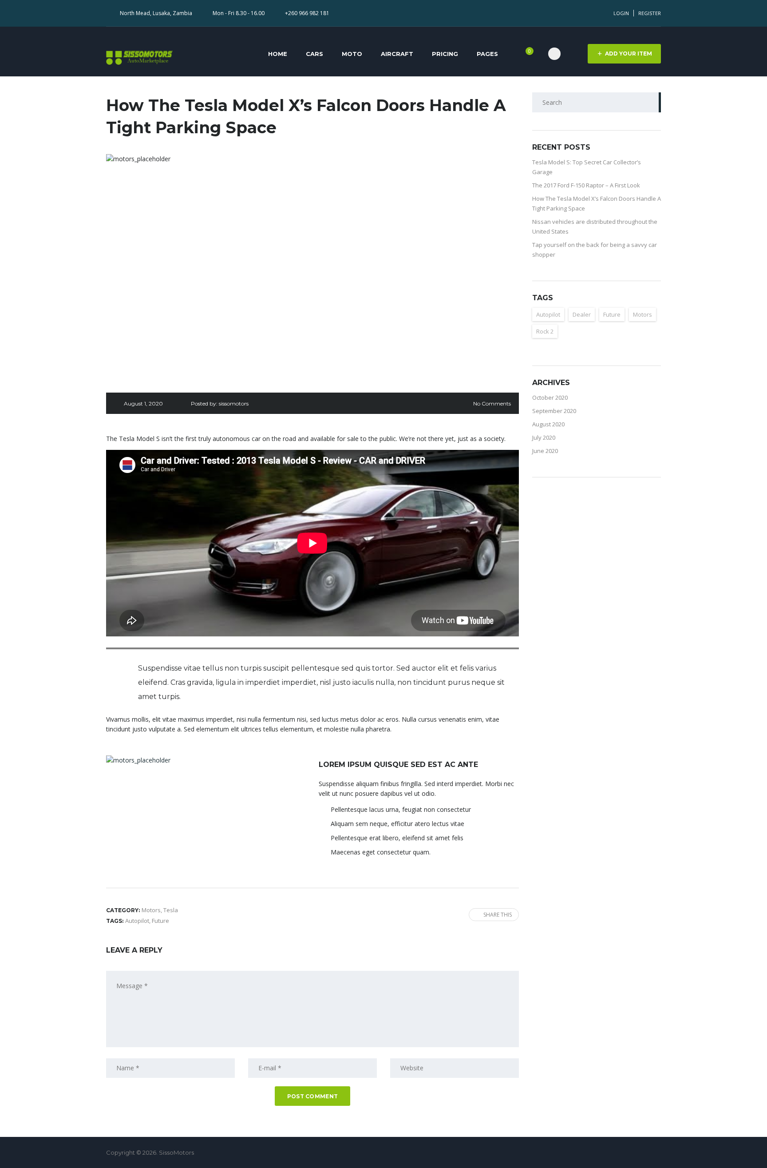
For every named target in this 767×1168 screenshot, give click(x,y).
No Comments (492, 403)
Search (651, 102)
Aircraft (397, 53)
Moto (352, 53)
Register (649, 13)
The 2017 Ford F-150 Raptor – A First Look (586, 185)
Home (277, 53)
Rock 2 (545, 331)
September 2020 (554, 411)
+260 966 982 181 (307, 13)
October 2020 (550, 397)
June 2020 (545, 451)
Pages (487, 53)
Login (621, 13)
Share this (497, 914)
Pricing (445, 53)
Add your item (628, 53)
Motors (642, 314)
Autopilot (137, 921)
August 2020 (548, 424)
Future (160, 921)
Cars (314, 53)
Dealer (582, 314)
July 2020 (543, 437)
